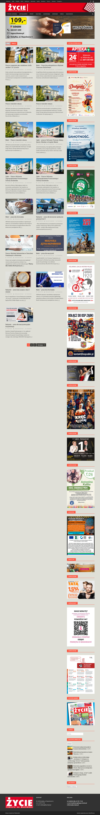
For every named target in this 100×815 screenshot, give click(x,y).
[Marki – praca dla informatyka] (19, 206)
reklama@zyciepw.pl (73, 805)
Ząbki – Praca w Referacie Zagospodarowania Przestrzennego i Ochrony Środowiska (16, 179)
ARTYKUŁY (69, 743)
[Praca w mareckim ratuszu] (19, 93)
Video (62, 14)
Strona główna (12, 14)
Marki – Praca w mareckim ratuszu (16, 140)
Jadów (38, 1)
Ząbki (13, 1)
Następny (40, 345)
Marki (22, 1)
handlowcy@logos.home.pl (79, 803)
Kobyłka (17, 1)
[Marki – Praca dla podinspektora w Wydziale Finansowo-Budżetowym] (50, 55)
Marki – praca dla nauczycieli (45, 253)
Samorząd (46, 14)
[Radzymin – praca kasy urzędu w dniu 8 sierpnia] (19, 279)
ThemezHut (17, 813)
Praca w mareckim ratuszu (13, 104)
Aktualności (23, 14)
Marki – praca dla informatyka (14, 217)
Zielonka (54, 1)
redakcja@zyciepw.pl (45, 805)
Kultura (38, 14)
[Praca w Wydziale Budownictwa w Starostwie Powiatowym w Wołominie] (19, 243)
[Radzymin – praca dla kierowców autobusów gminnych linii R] (50, 206)
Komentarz (29, 69)
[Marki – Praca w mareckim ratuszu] (19, 129)
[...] (9, 79)
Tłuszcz (48, 1)
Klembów (43, 1)
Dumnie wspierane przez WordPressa (86, 813)
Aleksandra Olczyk (49, 69)
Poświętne (59, 1)
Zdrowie (55, 14)
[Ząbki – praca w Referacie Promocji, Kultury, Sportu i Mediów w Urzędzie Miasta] (50, 129)
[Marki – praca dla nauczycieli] (50, 243)
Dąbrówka (33, 1)
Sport (32, 14)
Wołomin (8, 1)
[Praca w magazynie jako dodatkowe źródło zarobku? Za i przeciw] (19, 55)
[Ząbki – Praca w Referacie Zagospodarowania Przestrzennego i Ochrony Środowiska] (19, 166)
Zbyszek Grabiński (19, 69)
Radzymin (27, 1)
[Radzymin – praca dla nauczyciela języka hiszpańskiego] (19, 314)
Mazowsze (69, 14)
